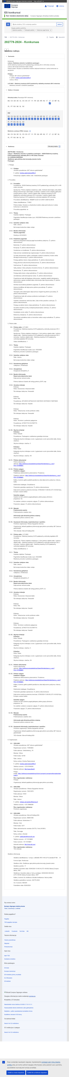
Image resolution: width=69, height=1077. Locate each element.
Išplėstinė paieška (17, 30)
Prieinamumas (8, 946)
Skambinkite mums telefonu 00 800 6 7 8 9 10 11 (18, 1004)
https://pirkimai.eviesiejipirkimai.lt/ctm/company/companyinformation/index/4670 (37, 774)
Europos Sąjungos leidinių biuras (14, 906)
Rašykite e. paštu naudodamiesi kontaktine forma (18, 1011)
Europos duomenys (9, 971)
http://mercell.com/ (30, 844)
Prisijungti (50, 6)
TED (5, 37)
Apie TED (7, 955)
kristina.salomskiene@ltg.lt (23, 77)
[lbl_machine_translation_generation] (30, 131)
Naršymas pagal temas (43, 30)
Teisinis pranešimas (9, 940)
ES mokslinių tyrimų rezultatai (12, 974)
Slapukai (6, 943)
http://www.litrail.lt (30, 769)
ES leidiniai (7, 981)
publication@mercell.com (27, 836)
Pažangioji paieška (29, 30)
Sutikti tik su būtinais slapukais (37, 1072)
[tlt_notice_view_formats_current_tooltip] (59, 146)
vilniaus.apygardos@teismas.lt (29, 802)
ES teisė (6, 968)
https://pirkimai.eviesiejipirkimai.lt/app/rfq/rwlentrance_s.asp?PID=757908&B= (34, 464)
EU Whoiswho (8, 978)
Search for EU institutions (11, 1023)
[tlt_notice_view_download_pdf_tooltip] (9, 119)
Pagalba (6, 919)
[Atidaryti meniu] (6, 50)
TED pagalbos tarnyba (10, 922)
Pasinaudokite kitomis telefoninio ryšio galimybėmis (18, 1008)
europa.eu (32, 996)
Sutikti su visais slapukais (16, 1072)
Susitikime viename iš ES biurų (13, 1014)
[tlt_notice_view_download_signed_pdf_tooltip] (50, 103)
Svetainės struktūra (9, 959)
